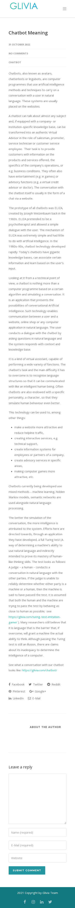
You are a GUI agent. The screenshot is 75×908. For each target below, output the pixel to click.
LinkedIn (18, 698)
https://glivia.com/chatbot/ (39, 670)
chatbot (15, 62)
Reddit (55, 684)
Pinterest (18, 691)
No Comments (18, 53)
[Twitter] (50, 902)
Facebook (17, 684)
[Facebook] (25, 902)
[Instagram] (33, 902)
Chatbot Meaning (28, 32)
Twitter (37, 684)
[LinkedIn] (42, 902)
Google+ (40, 691)
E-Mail (36, 698)
